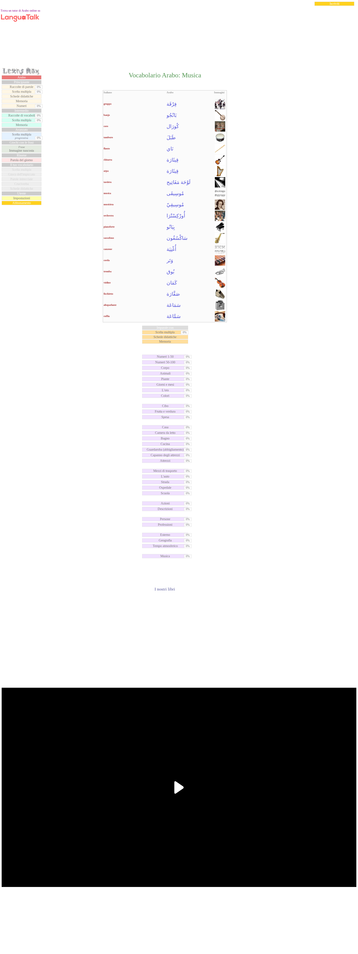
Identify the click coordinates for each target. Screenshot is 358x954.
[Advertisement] (179, 38)
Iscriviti (334, 3)
